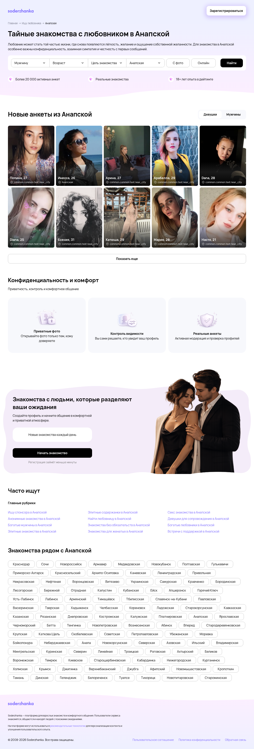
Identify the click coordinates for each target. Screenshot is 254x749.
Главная (13, 23)
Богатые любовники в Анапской (191, 525)
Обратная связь (235, 740)
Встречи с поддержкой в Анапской (193, 531)
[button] (21, 564)
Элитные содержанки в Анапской (113, 512)
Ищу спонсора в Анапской (27, 512)
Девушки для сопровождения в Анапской (198, 518)
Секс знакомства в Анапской (189, 512)
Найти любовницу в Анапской (109, 518)
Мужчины (233, 114)
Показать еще (127, 259)
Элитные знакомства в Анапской (32, 531)
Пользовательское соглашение (153, 740)
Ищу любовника (31, 23)
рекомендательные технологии (68, 726)
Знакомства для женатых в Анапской (115, 531)
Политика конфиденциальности (199, 740)
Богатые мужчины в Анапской (30, 525)
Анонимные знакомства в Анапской (34, 518)
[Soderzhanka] (21, 11)
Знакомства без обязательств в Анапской (119, 525)
